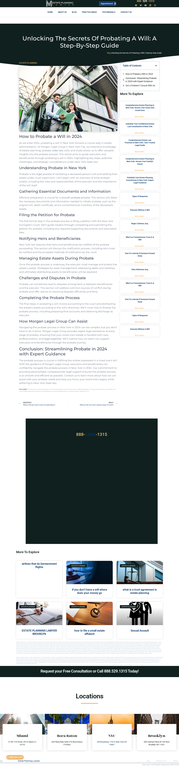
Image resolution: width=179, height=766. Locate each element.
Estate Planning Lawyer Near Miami (136, 642)
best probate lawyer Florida (80, 651)
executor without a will (140, 210)
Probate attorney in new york (73, 662)
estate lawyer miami (97, 647)
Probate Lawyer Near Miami (121, 642)
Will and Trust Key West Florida (86, 645)
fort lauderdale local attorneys (50, 653)
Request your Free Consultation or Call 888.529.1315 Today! (89, 671)
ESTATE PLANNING (28, 63)
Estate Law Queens (69, 657)
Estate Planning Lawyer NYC (52, 642)
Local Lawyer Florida (34, 645)
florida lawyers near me (37, 653)
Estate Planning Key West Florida (71, 645)
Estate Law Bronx (87, 657)
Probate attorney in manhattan (59, 662)
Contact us (126, 12)
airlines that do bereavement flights (39, 565)
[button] (156, 66)
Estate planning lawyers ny (65, 660)
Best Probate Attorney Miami (36, 643)
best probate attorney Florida (52, 651)
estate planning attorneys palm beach (52, 648)
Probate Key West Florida (58, 645)
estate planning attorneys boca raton (34, 648)
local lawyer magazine (113, 645)
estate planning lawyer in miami (140, 651)
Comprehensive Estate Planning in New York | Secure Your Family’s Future (140, 161)
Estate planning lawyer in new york (153, 659)
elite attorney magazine (145, 645)
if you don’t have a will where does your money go (89, 591)
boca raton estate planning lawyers (41, 650)
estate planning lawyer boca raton (110, 647)
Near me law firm (137, 660)
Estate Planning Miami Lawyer (38, 642)
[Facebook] (136, 5)
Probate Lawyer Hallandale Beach (107, 642)
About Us (62, 12)
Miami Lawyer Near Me (64, 642)
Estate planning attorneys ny (36, 659)
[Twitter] (141, 5)
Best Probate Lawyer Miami (49, 643)
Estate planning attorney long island (151, 657)
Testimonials (108, 12)
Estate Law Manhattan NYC (35, 657)
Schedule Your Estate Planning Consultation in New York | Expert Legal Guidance (140, 180)
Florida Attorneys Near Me (46, 645)
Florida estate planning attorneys (23, 653)
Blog (74, 12)
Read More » (140, 117)
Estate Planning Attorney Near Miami (153, 642)
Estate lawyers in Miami (146, 653)
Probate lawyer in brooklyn (98, 662)
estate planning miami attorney (41, 647)
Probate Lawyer (150, 650)
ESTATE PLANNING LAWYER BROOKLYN (39, 632)
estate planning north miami (154, 651)
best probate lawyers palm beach (94, 651)
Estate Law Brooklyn (78, 657)
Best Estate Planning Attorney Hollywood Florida (101, 643)
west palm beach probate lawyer (70, 650)
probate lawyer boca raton (140, 650)
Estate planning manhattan (91, 660)
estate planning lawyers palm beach (126, 647)
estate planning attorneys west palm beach (108, 648)
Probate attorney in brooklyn (31, 662)
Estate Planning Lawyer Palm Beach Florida (121, 643)
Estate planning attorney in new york (119, 657)
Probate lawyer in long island (111, 662)
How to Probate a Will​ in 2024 (139, 74)
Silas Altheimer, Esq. (139, 269)
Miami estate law (136, 653)
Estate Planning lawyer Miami (23, 645)
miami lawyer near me (90, 653)
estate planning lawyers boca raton (143, 647)
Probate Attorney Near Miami (22, 643)
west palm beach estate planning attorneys (128, 648)
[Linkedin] (150, 5)
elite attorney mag (135, 645)
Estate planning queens (102, 660)
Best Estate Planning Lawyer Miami (64, 643)
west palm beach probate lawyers (87, 650)
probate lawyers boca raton (127, 650)
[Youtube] (146, 5)
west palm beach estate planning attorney (148, 648)
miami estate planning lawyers (77, 653)
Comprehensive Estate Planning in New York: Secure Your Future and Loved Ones (140, 107)
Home (50, 12)
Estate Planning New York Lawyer (23, 642)
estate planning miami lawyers (27, 647)
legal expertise (52, 338)
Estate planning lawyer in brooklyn (102, 659)
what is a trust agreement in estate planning (140, 591)
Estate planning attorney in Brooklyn (28, 663)
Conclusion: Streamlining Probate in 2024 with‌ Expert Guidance (141, 80)
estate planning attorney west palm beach (87, 648)
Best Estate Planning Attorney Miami (80, 643)
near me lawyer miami (76, 647)
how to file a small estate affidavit (89, 632)
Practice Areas (89, 12)
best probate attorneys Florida (66, 651)
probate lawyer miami (87, 647)
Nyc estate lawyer (146, 660)
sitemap (146, 764)
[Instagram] (155, 5)
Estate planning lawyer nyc (52, 660)
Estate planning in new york (62, 659)
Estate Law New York (47, 657)
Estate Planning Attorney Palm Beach (140, 643)
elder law (57, 150)
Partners (175, 761)
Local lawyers (121, 660)
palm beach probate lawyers (101, 650)
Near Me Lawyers (95, 642)
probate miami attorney (54, 647)
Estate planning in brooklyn (49, 659)
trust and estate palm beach (125, 653)
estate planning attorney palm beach (69, 648)
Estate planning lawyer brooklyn (86, 659)
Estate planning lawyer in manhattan (136, 659)
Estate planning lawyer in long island (118, 659)
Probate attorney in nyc (85, 662)
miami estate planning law (63, 653)
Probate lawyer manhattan (147, 662)
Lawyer (64, 5)
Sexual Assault (140, 630)
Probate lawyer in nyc (136, 662)
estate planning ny (106, 657)
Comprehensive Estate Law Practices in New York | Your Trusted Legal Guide (140, 142)
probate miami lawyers (65, 647)
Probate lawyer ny (20, 662)
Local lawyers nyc (129, 660)
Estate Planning (62, 2)
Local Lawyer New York (96, 657)
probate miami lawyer (100, 653)
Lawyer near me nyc (113, 660)
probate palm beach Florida (112, 653)
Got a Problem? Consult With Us (140, 85)
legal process (44, 174)
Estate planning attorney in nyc (135, 657)
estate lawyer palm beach (108, 651)
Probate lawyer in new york (124, 662)
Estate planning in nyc (74, 659)
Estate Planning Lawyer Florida (77, 642)
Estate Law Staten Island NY (22, 657)
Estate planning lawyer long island (38, 660)
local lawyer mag (104, 645)
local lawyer (97, 645)
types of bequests (140, 196)
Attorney (161, 761)
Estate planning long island (78, 660)
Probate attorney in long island (45, 662)
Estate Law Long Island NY (58, 657)
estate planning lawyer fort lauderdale (124, 651)
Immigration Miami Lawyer (155, 643)
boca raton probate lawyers (56, 650)
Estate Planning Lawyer (29, 761)
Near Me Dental (87, 642)
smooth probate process (75, 197)
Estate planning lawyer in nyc (23, 660)
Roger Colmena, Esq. (139, 223)
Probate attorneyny (155, 660)
